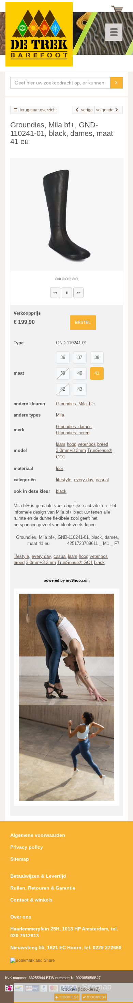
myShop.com (78, 580)
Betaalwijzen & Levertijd (38, 876)
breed (102, 444)
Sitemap (19, 859)
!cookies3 (68, 997)
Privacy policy (26, 847)
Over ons (20, 917)
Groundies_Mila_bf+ (75, 403)
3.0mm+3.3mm (71, 450)
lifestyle (63, 479)
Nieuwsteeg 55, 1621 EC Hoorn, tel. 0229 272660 (65, 947)
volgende (105, 110)
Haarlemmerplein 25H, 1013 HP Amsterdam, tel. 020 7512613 (64, 932)
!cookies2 (88, 989)
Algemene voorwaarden (37, 835)
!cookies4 (96, 997)
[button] (55, 292)
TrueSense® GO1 (75, 562)
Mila (60, 415)
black (61, 491)
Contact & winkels (31, 900)
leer (59, 468)
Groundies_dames (74, 426)
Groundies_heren (72, 432)
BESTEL (83, 322)
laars (60, 444)
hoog (71, 444)
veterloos (87, 444)
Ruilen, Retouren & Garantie (42, 888)
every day (83, 479)
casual (102, 479)
